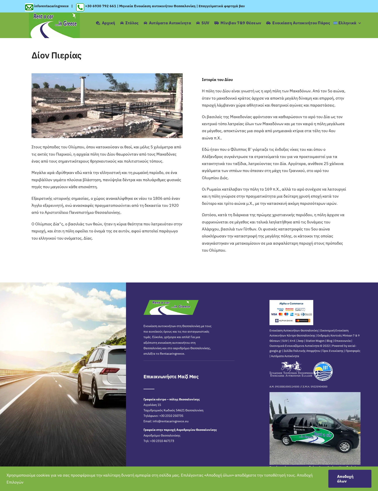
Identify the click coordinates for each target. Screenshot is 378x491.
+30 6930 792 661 (100, 6)
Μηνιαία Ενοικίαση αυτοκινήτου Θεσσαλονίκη (157, 6)
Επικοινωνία (342, 341)
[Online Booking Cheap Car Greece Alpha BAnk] (291, 301)
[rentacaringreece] (54, 14)
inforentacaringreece (52, 6)
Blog (329, 341)
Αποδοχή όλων (345, 479)
